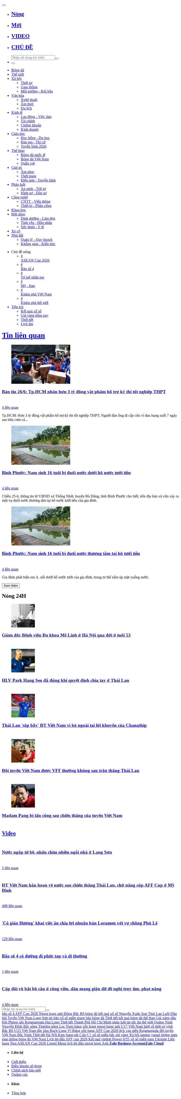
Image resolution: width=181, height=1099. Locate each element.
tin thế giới (145, 1022)
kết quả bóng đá (130, 1018)
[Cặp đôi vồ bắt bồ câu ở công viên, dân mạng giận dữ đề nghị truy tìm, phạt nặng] (90, 980)
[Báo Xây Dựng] (90, 778)
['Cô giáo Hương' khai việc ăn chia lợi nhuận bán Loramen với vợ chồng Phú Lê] (90, 914)
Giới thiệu (18, 1062)
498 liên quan (12, 906)
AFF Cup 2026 (26, 1014)
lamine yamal (150, 1035)
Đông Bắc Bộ (74, 1014)
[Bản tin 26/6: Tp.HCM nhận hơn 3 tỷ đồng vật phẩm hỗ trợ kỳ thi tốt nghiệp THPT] (90, 365)
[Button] (4, 5)
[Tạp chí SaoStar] (90, 688)
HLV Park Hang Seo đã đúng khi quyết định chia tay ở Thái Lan (65, 680)
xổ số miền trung (72, 1018)
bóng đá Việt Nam (32, 1039)
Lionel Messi (56, 1043)
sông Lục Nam (62, 1026)
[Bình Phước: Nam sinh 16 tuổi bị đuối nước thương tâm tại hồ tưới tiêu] (90, 526)
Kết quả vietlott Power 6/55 (108, 1039)
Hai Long (52, 1022)
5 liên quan (10, 868)
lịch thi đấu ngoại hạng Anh (87, 1043)
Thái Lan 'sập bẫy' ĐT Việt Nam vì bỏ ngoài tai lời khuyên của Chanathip (74, 725)
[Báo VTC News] (90, 860)
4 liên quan (10, 407)
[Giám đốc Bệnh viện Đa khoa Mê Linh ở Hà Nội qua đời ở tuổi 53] (90, 616)
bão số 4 (8, 1014)
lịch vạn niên (128, 1031)
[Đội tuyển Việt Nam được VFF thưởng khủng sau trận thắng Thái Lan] (90, 751)
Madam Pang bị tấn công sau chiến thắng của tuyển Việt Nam (62, 815)
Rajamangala (149, 1031)
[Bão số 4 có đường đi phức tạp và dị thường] (90, 947)
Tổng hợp (18, 1093)
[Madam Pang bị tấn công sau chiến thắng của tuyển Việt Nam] (90, 796)
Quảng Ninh (163, 1022)
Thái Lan (155, 1014)
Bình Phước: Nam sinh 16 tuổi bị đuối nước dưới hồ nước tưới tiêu (66, 472)
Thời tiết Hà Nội (45, 1035)
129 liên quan (12, 939)
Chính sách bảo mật (26, 1070)
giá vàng (121, 1035)
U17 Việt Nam (132, 1026)
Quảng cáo (19, 1074)
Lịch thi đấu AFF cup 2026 (67, 1039)
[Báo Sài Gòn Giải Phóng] (90, 481)
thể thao (149, 1018)
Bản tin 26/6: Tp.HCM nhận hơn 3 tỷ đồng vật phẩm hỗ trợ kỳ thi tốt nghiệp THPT (84, 391)
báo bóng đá (95, 1018)
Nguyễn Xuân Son (133, 1014)
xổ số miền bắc (103, 1035)
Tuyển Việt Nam (20, 1018)
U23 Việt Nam (25, 1031)
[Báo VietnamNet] (90, 643)
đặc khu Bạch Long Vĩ (54, 1031)
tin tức (131, 1022)
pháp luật (119, 1022)
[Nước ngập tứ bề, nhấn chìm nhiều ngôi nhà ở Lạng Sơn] (90, 843)
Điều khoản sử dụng (26, 1066)
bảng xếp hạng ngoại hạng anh (97, 1026)
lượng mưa (169, 1035)
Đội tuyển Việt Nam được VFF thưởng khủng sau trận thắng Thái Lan (70, 770)
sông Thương (40, 1026)
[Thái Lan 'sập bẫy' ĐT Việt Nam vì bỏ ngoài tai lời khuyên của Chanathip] (90, 706)
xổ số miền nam (142, 1039)
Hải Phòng (10, 1022)
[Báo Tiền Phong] (90, 931)
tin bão (54, 1018)
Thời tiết (111, 1018)
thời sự (160, 1026)
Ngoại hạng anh (51, 1014)
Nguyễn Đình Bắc (15, 1026)
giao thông (10, 1039)
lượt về (149, 1026)
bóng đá (91, 1014)
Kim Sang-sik (68, 1035)
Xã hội (134, 1035)
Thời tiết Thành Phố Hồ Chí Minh (85, 1022)
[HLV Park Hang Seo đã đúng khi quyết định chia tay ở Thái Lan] (90, 661)
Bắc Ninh (24, 1035)
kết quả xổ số (108, 1014)
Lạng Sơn (40, 1018)
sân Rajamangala (31, 1022)
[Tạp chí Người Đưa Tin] (90, 400)
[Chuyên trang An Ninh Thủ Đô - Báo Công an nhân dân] (90, 733)
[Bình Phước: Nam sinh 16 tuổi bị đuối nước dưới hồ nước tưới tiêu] (90, 446)
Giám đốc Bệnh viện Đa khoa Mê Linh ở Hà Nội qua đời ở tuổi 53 (66, 635)
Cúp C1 (85, 1035)
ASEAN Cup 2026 (31, 1043)
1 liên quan (10, 972)
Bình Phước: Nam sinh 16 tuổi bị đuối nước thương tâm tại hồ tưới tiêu (71, 553)
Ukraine (161, 1039)
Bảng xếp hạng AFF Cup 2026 (95, 1031)
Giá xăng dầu (166, 1018)
